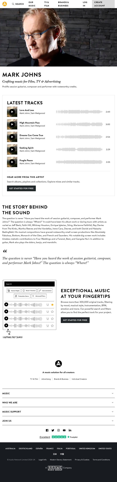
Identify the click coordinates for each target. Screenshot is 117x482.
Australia (10, 448)
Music (6, 393)
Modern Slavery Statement (60, 459)
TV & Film (46, 4)
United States (105, 448)
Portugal (71, 448)
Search (19, 4)
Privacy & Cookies (82, 459)
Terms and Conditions (101, 459)
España (39, 448)
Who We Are (9, 402)
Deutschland (25, 448)
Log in (85, 4)
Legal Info (43, 459)
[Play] (12, 112)
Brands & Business (63, 4)
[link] (4, 4)
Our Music (32, 4)
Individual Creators (79, 379)
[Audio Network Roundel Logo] (58, 363)
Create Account (99, 4)
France (50, 448)
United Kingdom (87, 448)
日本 (55, 454)
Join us (6, 420)
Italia (59, 448)
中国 (62, 454)
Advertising (46, 379)
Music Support (11, 411)
